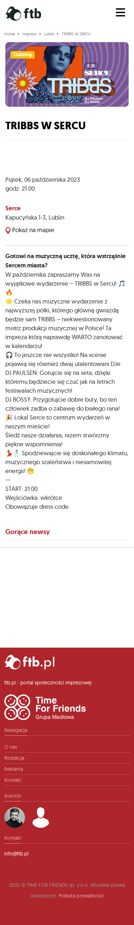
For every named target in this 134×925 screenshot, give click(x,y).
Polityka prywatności (81, 896)
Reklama (13, 769)
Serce (13, 208)
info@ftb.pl (16, 853)
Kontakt (12, 780)
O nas (10, 747)
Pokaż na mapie (32, 229)
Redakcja (14, 758)
